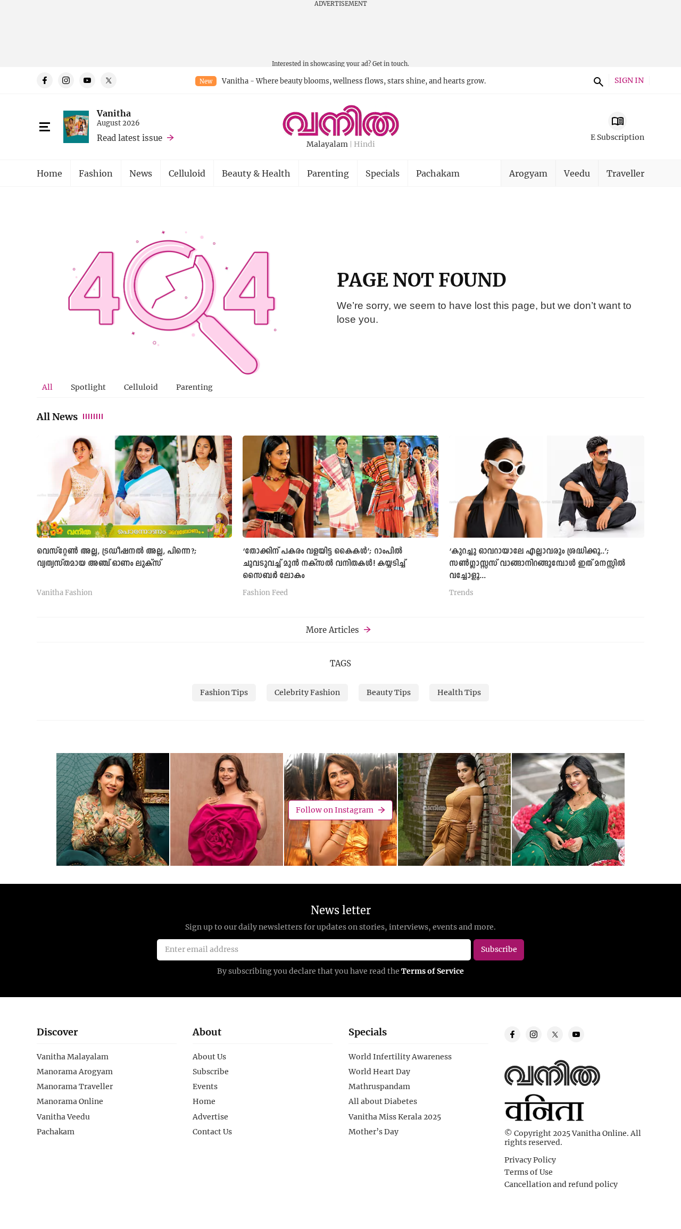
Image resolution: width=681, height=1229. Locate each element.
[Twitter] (109, 80)
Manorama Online (70, 1101)
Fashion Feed (265, 593)
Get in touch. (390, 64)
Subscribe (211, 1071)
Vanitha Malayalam (73, 1056)
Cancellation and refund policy (561, 1184)
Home (49, 173)
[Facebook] (45, 80)
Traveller (625, 173)
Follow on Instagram (334, 810)
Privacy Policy (530, 1160)
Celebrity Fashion (307, 692)
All (47, 387)
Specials (383, 173)
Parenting (328, 173)
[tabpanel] (340, 520)
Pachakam (438, 173)
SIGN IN (629, 80)
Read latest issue (129, 137)
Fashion (96, 173)
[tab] (47, 387)
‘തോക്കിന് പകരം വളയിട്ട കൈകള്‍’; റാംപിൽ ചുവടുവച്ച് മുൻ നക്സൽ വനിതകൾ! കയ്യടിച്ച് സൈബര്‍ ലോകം (324, 564)
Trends (461, 593)
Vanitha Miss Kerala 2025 (394, 1117)
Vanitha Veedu (63, 1117)
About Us (209, 1056)
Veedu (577, 173)
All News (57, 416)
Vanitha (114, 113)
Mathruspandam (379, 1086)
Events (205, 1086)
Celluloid (187, 173)
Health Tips (459, 692)
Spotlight (88, 387)
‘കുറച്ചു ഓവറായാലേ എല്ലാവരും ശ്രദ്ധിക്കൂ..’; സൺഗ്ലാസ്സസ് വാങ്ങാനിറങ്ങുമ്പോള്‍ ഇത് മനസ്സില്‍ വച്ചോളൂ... (537, 564)
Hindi (364, 144)
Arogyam (528, 173)
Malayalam (327, 144)
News (140, 173)
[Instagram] (66, 80)
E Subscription (617, 137)
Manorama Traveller (75, 1086)
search (597, 80)
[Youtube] (87, 80)
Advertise (210, 1117)
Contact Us (212, 1131)
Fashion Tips (224, 692)
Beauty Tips (389, 692)
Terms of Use (528, 1172)
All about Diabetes (382, 1101)
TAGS (340, 663)
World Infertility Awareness (400, 1056)
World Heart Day (379, 1071)
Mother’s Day (373, 1131)
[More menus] (45, 127)
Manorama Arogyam (75, 1071)
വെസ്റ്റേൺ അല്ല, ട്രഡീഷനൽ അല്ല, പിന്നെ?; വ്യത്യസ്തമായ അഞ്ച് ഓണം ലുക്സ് (117, 558)
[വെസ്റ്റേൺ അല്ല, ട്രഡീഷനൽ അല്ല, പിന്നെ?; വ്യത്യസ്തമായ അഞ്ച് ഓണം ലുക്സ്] (134, 486)
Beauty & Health (256, 173)
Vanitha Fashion (65, 593)
